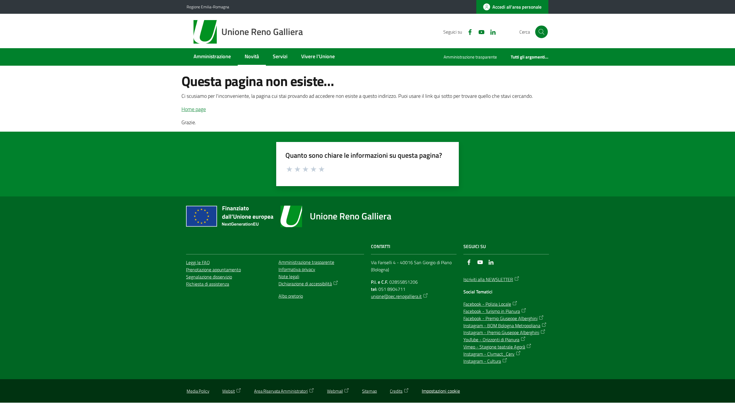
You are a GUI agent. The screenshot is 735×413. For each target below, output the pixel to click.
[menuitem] (212, 57)
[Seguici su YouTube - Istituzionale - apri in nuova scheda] (479, 31)
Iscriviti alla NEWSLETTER (488, 279)
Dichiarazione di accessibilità (305, 283)
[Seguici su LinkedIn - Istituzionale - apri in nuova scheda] (490, 31)
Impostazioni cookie (441, 390)
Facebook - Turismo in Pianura (491, 311)
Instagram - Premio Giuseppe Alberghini (501, 332)
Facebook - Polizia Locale (487, 304)
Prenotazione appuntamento (213, 269)
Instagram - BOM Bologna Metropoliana (501, 325)
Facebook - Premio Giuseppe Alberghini (500, 318)
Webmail (335, 391)
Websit (228, 391)
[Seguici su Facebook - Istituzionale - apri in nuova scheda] (467, 31)
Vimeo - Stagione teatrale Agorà (494, 346)
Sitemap (369, 391)
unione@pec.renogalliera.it (396, 296)
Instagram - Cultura (482, 361)
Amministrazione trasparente (306, 262)
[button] (541, 32)
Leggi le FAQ (198, 262)
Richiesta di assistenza (207, 283)
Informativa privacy (296, 269)
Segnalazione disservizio (209, 276)
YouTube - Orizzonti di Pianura (491, 339)
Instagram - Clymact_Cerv (488, 353)
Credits (396, 391)
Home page (193, 109)
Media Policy (198, 391)
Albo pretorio (290, 296)
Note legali (288, 276)
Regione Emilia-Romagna (208, 7)
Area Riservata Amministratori (281, 391)
